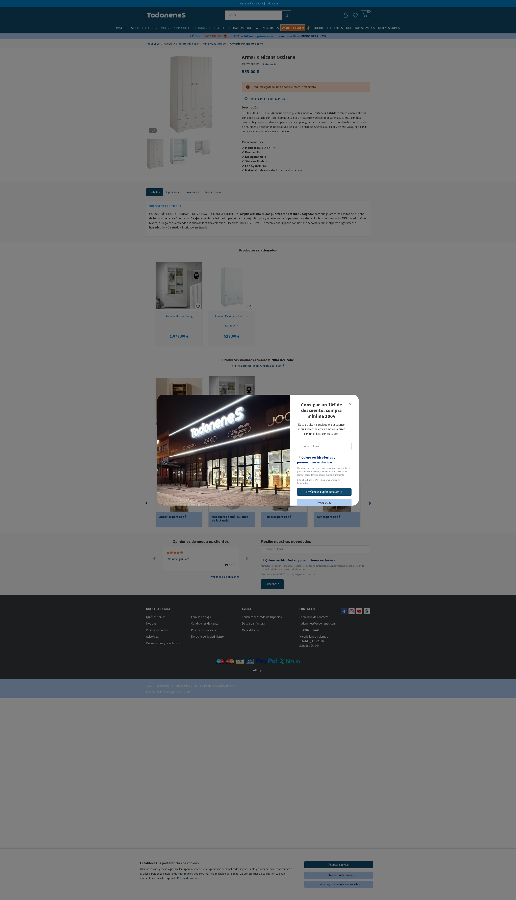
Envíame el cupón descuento (324, 492)
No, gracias (324, 502)
